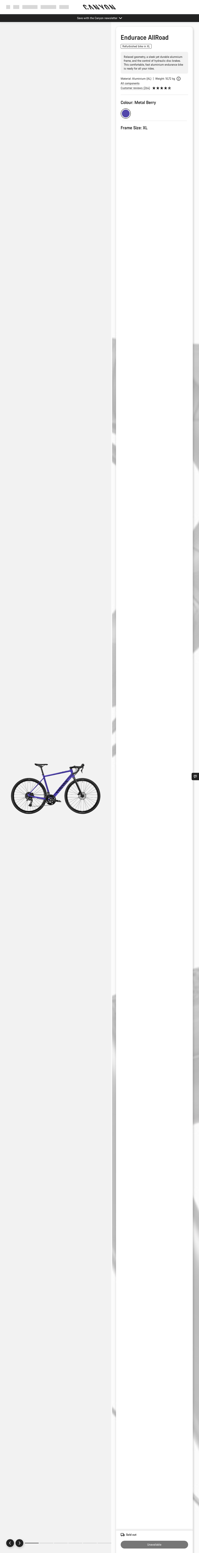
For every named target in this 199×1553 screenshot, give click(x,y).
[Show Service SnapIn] (195, 776)
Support (64, 7)
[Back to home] (99, 7)
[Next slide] (19, 1543)
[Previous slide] (10, 1543)
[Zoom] (55, 791)
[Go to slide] (46, 1543)
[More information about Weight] (179, 79)
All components (130, 83)
